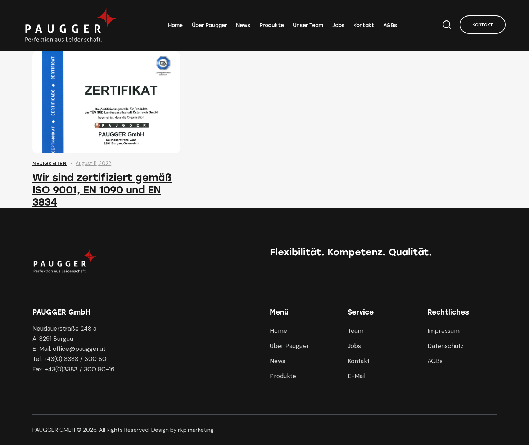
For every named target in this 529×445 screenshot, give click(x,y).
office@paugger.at (79, 349)
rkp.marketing (196, 429)
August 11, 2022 (93, 163)
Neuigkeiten (49, 163)
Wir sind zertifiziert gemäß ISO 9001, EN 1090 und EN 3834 (102, 189)
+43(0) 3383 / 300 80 (75, 359)
